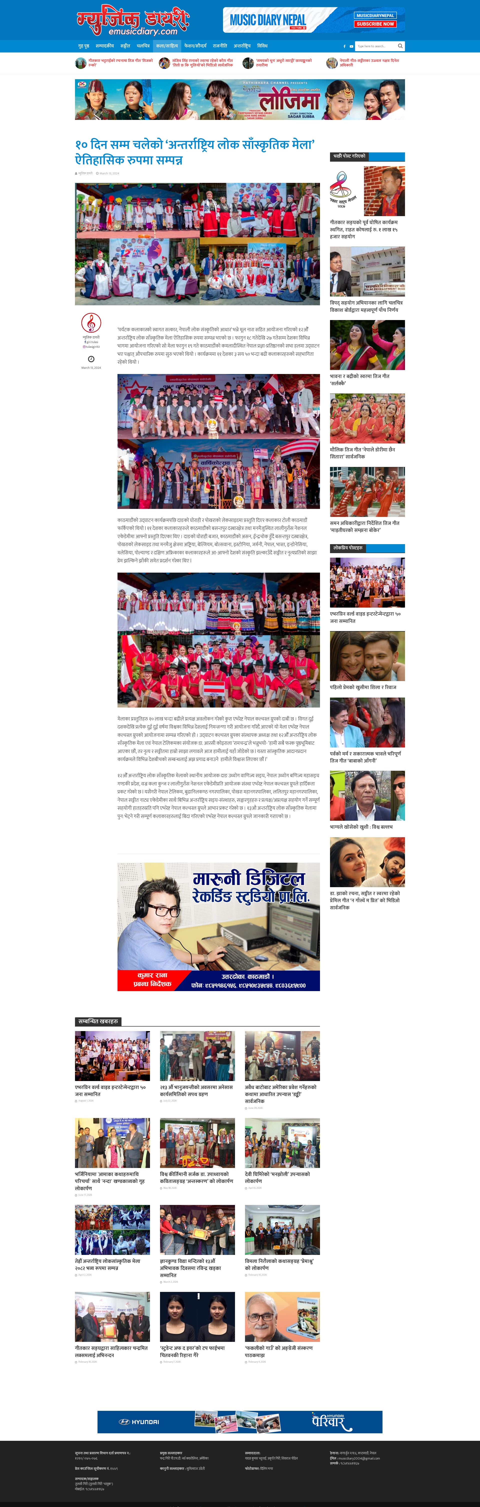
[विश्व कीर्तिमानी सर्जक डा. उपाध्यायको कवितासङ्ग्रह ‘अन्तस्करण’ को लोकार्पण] (197, 1142)
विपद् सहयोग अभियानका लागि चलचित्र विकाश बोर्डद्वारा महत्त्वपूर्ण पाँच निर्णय (366, 307)
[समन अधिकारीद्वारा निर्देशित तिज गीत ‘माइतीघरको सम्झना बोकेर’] (367, 491)
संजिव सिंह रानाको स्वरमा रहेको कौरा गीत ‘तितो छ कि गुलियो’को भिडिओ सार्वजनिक (94, 63)
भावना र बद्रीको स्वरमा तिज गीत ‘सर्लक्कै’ (360, 380)
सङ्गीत (125, 46)
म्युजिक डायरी (85, 173)
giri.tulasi (92, 342)
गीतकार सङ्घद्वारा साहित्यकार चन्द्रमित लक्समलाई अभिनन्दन (111, 1352)
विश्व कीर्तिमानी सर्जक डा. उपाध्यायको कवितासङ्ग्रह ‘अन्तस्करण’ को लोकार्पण (196, 1178)
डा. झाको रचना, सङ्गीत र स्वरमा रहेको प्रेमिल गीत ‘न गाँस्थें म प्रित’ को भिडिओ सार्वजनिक (365, 900)
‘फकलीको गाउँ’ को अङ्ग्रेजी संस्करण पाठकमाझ (279, 1352)
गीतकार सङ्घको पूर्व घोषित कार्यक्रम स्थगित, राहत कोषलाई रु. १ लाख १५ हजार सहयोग (364, 229)
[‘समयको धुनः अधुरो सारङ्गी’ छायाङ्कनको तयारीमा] (139, 63)
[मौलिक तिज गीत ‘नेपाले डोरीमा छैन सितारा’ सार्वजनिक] (367, 418)
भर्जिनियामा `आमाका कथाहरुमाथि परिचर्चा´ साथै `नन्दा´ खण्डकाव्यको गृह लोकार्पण (110, 1181)
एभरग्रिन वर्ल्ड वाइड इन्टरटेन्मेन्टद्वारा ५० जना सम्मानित (110, 1091)
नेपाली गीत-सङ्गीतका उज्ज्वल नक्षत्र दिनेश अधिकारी (260, 63)
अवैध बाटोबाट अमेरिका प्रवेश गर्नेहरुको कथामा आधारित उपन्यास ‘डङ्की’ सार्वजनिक (280, 1094)
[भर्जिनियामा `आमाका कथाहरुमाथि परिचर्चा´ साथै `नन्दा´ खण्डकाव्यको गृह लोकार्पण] (112, 1142)
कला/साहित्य (167, 46)
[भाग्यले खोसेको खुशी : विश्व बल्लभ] (367, 795)
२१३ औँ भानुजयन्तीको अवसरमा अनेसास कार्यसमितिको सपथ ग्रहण (196, 1091)
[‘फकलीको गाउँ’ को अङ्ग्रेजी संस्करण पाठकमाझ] (282, 1316)
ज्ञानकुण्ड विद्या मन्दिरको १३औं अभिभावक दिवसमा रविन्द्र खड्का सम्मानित (190, 1268)
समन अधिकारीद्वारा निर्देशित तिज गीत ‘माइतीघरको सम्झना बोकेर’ (365, 527)
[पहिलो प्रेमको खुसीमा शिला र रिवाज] (367, 656)
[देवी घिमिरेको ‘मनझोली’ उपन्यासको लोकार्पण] (282, 1142)
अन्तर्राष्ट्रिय (242, 46)
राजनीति (220, 46)
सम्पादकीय (105, 46)
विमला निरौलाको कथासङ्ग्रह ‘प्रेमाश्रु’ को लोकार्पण (279, 1265)
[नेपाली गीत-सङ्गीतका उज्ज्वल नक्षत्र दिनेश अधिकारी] (223, 63)
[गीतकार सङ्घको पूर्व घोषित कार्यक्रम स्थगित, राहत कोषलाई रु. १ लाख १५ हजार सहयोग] (367, 191)
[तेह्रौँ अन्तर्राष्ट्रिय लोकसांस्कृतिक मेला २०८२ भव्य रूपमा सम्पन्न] (112, 1229)
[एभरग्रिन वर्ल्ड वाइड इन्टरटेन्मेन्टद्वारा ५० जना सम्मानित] (112, 1055)
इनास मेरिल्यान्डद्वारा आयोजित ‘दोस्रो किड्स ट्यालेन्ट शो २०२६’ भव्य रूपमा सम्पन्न (346, 63)
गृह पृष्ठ (83, 46)
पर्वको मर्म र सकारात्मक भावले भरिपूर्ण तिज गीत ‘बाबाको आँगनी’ (365, 758)
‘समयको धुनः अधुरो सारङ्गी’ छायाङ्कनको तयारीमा (175, 63)
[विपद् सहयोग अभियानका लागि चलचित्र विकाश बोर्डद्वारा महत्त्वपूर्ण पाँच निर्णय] (367, 271)
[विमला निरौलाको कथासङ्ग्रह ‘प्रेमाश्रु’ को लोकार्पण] (282, 1229)
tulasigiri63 (93, 347)
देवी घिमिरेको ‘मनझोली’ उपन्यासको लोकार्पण (277, 1178)
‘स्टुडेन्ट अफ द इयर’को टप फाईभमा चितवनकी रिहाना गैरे (192, 1352)
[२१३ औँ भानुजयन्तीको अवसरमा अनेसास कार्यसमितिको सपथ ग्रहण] (197, 1055)
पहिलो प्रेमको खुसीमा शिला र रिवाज (363, 687)
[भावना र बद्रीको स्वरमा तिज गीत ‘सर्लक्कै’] (367, 345)
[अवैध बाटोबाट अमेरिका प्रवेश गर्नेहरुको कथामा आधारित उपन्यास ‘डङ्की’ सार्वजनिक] (282, 1055)
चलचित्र (143, 46)
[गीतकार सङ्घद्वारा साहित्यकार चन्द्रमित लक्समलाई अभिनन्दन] (112, 1316)
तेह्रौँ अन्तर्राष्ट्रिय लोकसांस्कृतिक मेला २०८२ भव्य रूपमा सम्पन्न (107, 1265)
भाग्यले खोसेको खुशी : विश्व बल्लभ (361, 827)
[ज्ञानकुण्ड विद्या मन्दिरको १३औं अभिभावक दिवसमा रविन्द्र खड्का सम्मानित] (197, 1229)
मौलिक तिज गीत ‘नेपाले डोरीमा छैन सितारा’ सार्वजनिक (362, 453)
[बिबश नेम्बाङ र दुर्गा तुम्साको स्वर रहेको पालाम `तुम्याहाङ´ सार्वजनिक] (390, 63)
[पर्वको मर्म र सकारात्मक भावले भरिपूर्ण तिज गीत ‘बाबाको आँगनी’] (367, 722)
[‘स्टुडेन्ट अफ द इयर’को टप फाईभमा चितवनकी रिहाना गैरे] (197, 1316)
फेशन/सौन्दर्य (195, 46)
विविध (262, 46)
